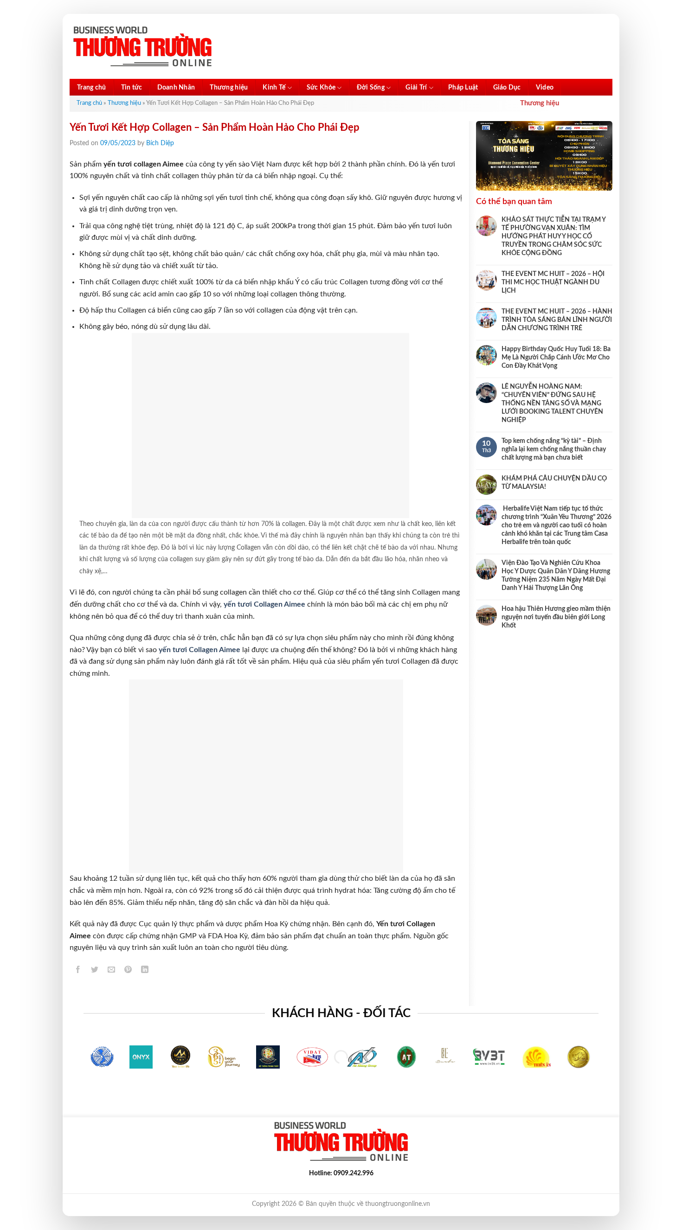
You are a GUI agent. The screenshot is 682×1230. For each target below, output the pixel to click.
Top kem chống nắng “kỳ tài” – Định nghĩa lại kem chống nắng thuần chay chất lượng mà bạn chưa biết (554, 449)
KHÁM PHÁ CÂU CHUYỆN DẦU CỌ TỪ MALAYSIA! (554, 482)
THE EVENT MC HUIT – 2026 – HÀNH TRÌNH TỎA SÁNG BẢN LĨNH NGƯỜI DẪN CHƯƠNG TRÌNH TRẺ (557, 320)
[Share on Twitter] (95, 971)
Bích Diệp (160, 143)
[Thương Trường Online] (142, 46)
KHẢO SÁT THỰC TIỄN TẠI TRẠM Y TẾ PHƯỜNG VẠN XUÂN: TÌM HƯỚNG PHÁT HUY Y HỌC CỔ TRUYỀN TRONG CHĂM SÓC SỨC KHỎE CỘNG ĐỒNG (553, 236)
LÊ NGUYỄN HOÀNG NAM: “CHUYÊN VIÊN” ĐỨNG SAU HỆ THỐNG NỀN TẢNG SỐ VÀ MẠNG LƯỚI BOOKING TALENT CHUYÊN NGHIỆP (552, 403)
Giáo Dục (507, 87)
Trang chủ (91, 87)
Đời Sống (371, 87)
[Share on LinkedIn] (145, 971)
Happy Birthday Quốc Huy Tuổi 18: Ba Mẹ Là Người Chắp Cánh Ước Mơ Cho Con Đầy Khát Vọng (556, 357)
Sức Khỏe (321, 87)
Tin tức (131, 87)
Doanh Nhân (176, 87)
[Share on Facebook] (78, 971)
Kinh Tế (274, 87)
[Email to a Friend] (111, 971)
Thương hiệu (229, 87)
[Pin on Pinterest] (128, 971)
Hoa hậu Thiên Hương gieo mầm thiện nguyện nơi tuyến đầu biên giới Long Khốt (556, 617)
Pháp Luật (463, 87)
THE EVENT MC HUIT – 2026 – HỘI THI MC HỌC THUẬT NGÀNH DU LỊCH (553, 282)
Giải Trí (416, 87)
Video (544, 87)
